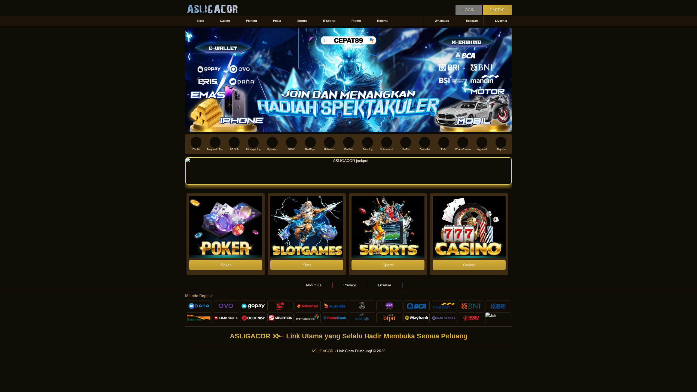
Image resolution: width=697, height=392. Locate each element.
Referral (382, 20)
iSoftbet (348, 149)
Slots (200, 20)
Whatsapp (442, 20)
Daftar (497, 10)
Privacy (349, 285)
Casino (225, 20)
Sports (302, 20)
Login (469, 10)
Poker (277, 20)
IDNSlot (196, 149)
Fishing (251, 20)
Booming (367, 149)
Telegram (472, 20)
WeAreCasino (463, 149)
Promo (356, 20)
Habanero (329, 149)
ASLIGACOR (322, 351)
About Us (313, 285)
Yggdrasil (482, 149)
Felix (444, 149)
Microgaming (253, 149)
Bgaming (272, 149)
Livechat (501, 20)
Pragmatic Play (215, 149)
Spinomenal (386, 149)
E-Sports (329, 20)
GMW (291, 149)
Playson (501, 149)
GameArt (425, 149)
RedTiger (310, 149)
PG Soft (234, 149)
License (384, 285)
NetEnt (406, 149)
